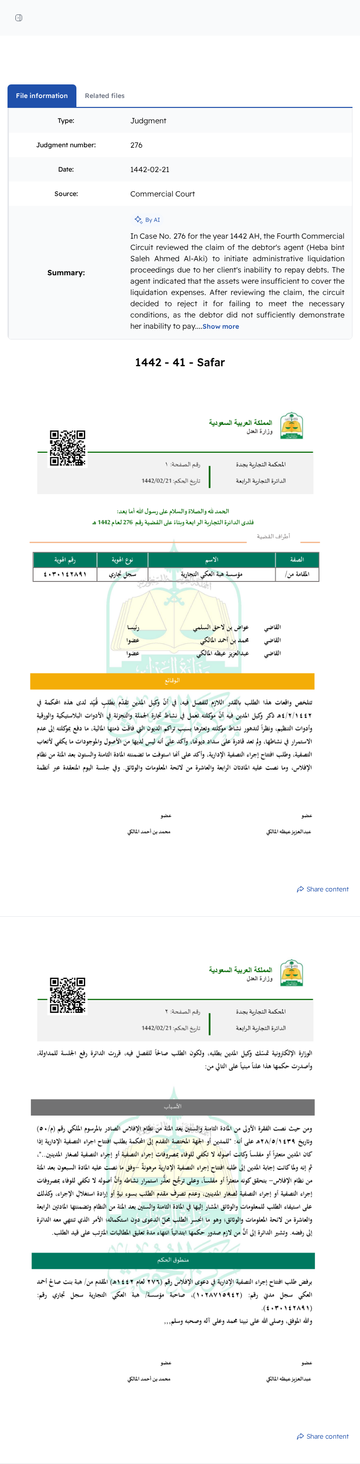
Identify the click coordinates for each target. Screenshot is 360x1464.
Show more (220, 326)
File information (42, 95)
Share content (328, 889)
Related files (105, 95)
